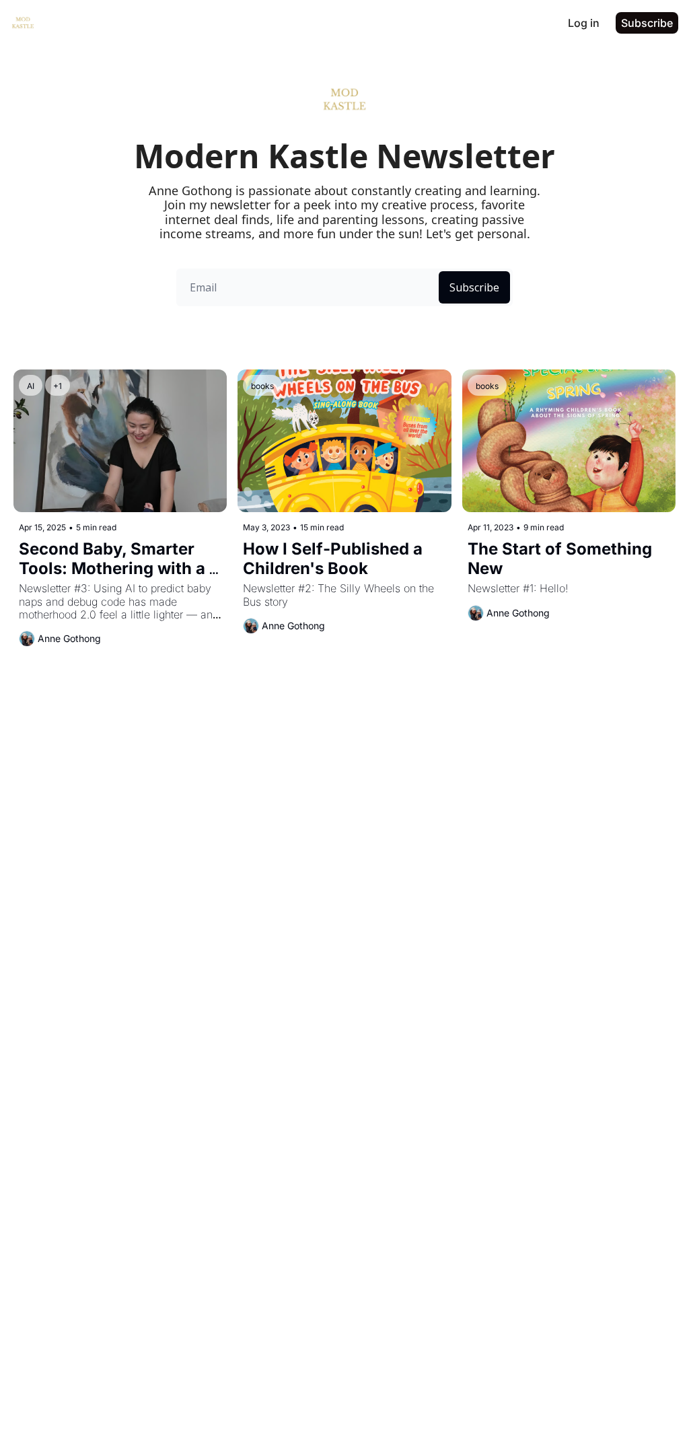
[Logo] (23, 23)
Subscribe (474, 287)
